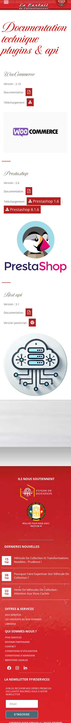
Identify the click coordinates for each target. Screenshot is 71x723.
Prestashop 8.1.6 (24, 209)
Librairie (10, 623)
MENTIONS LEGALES (16, 660)
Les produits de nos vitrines (23, 619)
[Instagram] (17, 668)
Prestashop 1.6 (45, 201)
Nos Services (13, 614)
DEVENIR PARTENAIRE (17, 642)
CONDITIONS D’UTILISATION (21, 651)
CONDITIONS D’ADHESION (20, 655)
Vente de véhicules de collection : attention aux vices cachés (36, 591)
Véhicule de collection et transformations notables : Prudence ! (41, 560)
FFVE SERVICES (13, 637)
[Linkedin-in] (25, 668)
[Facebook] (9, 668)
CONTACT (10, 646)
